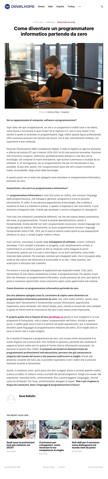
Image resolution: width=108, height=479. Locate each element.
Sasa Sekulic (27, 396)
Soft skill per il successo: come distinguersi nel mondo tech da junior (86, 445)
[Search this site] (102, 7)
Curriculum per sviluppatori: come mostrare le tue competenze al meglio (51, 446)
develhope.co (55, 317)
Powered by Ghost (95, 467)
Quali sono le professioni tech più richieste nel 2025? (21, 445)
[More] (80, 7)
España (60, 6)
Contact (61, 467)
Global (41, 6)
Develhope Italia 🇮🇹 (66, 22)
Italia (50, 6)
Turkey (71, 6)
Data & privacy (49, 467)
